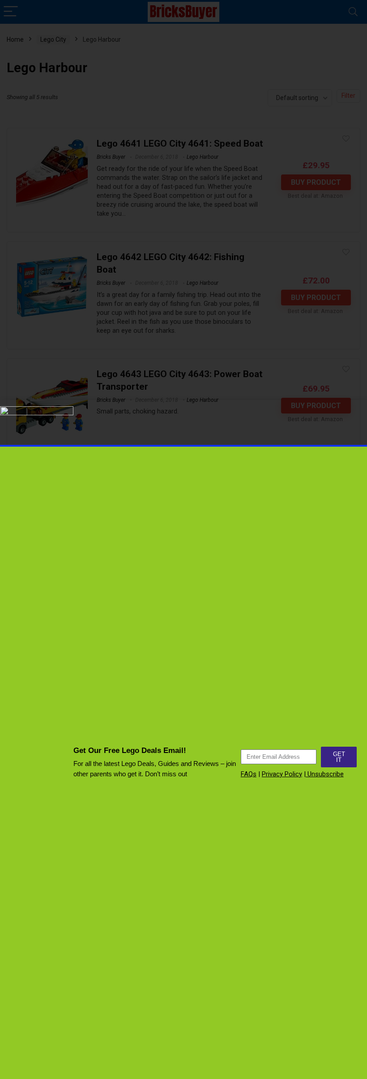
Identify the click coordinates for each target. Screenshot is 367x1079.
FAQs (248, 774)
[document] (183, 539)
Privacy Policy (282, 774)
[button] (355, 675)
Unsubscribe (325, 774)
